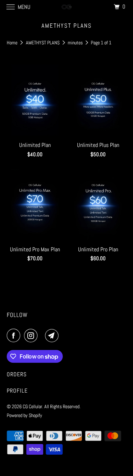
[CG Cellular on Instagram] (32, 335)
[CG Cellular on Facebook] (15, 335)
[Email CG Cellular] (53, 335)
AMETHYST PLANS (43, 42)
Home (12, 42)
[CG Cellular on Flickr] (42, 335)
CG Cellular (32, 406)
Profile (17, 390)
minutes (76, 42)
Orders (17, 374)
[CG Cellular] (66, 7)
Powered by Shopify (24, 415)
